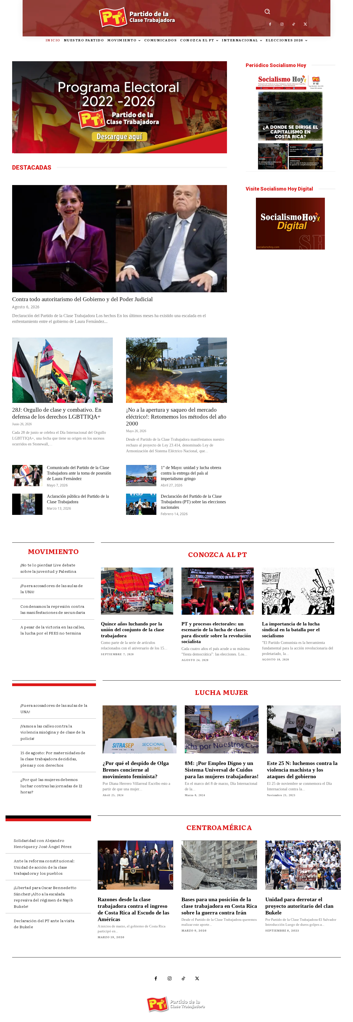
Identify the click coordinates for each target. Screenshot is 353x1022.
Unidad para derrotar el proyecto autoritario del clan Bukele (299, 906)
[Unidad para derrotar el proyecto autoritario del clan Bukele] (303, 865)
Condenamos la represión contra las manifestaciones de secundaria (52, 609)
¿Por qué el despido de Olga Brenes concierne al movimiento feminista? (136, 769)
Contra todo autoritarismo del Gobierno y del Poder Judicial (82, 299)
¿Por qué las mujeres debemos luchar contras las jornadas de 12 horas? (51, 785)
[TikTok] (293, 24)
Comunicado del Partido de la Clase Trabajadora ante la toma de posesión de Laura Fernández (79, 473)
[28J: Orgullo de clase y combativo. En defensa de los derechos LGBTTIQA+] (62, 370)
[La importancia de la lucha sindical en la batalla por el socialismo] (298, 591)
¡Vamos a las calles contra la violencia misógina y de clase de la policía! (52, 732)
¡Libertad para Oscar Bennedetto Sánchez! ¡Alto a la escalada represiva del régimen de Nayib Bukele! (45, 897)
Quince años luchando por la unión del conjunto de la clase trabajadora (132, 629)
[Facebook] (270, 24)
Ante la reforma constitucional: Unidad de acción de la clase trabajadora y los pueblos (44, 867)
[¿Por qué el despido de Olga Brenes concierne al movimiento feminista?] (139, 729)
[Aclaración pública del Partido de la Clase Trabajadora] (27, 504)
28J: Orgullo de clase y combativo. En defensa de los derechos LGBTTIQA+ (56, 413)
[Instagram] (282, 24)
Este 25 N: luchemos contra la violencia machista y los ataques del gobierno (302, 769)
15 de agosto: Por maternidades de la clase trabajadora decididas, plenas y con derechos (52, 759)
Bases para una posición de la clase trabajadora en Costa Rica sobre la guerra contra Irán (219, 906)
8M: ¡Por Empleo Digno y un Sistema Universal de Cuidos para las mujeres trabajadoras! (222, 769)
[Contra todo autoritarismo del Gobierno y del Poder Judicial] (119, 238)
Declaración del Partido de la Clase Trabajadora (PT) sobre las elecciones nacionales (193, 502)
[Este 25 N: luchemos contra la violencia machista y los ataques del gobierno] (304, 729)
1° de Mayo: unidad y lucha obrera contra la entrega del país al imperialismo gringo (191, 473)
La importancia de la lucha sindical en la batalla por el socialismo (291, 629)
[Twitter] (305, 24)
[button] (267, 11)
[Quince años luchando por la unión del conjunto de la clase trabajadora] (137, 591)
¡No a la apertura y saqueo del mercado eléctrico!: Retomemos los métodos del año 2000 (176, 416)
